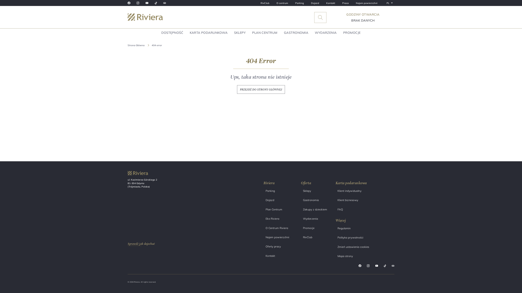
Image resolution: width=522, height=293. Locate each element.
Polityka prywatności (350, 237)
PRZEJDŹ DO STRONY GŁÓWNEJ (261, 89)
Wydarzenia (326, 33)
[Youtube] (147, 3)
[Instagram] (137, 3)
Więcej (341, 220)
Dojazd (315, 3)
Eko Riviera (272, 218)
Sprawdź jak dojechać (141, 244)
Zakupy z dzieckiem (315, 209)
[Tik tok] (156, 3)
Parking (299, 3)
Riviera (269, 183)
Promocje (352, 33)
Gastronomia (296, 33)
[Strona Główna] (159, 18)
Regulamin (344, 228)
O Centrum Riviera (277, 228)
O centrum (282, 3)
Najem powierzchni (366, 3)
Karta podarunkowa (209, 33)
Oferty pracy (273, 246)
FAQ (340, 209)
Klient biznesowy (348, 200)
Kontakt (330, 3)
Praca (345, 3)
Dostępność (172, 33)
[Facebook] (129, 3)
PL (390, 3)
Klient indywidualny (349, 190)
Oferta (306, 183)
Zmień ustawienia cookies (353, 247)
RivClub (265, 3)
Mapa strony (345, 256)
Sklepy (240, 33)
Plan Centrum (264, 33)
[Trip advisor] (164, 3)
